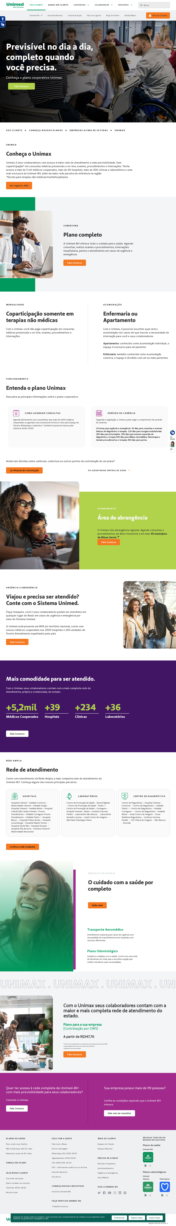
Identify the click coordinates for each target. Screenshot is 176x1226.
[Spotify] (125, 1193)
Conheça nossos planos (46, 130)
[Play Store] (146, 1165)
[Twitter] (99, 1193)
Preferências (119, 1218)
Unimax (120, 130)
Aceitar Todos (154, 1218)
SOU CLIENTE (14, 130)
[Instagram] (115, 1193)
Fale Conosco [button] (21, 86)
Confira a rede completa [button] (22, 846)
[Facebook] (104, 1193)
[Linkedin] (120, 1193)
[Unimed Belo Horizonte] (15, 5)
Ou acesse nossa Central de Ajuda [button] (107, 470)
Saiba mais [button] (97, 905)
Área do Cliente (159, 15)
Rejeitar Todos (137, 1218)
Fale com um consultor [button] (119, 1113)
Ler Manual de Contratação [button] (24, 470)
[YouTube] (109, 1193)
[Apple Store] (150, 1165)
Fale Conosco (17, 733)
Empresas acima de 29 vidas (89, 130)
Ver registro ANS (19, 185)
